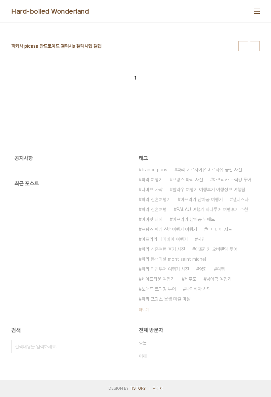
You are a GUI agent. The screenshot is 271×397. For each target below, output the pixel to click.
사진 (202, 239)
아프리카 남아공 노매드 (194, 219)
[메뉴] (257, 11)
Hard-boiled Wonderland (50, 11)
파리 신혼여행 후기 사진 (163, 249)
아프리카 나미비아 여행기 (164, 239)
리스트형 (255, 46)
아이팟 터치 (152, 219)
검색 (125, 346)
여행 (221, 269)
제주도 (190, 279)
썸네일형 (243, 46)
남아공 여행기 (218, 279)
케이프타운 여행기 (157, 279)
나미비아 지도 (219, 229)
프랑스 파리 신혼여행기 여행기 (169, 229)
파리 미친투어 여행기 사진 (165, 269)
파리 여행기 (152, 179)
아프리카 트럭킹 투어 (232, 179)
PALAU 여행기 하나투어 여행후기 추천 (212, 209)
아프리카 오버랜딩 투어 (216, 249)
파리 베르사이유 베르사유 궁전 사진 (209, 169)
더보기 (144, 310)
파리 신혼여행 (154, 209)
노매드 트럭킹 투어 (158, 289)
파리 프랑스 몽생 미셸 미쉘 (165, 299)
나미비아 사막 (198, 289)
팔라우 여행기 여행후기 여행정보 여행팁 (209, 189)
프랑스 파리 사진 (188, 179)
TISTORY (138, 388)
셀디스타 (241, 199)
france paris (154, 169)
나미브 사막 (152, 189)
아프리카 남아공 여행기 (201, 199)
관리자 (158, 388)
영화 (203, 269)
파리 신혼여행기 (156, 199)
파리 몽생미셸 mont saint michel (173, 259)
